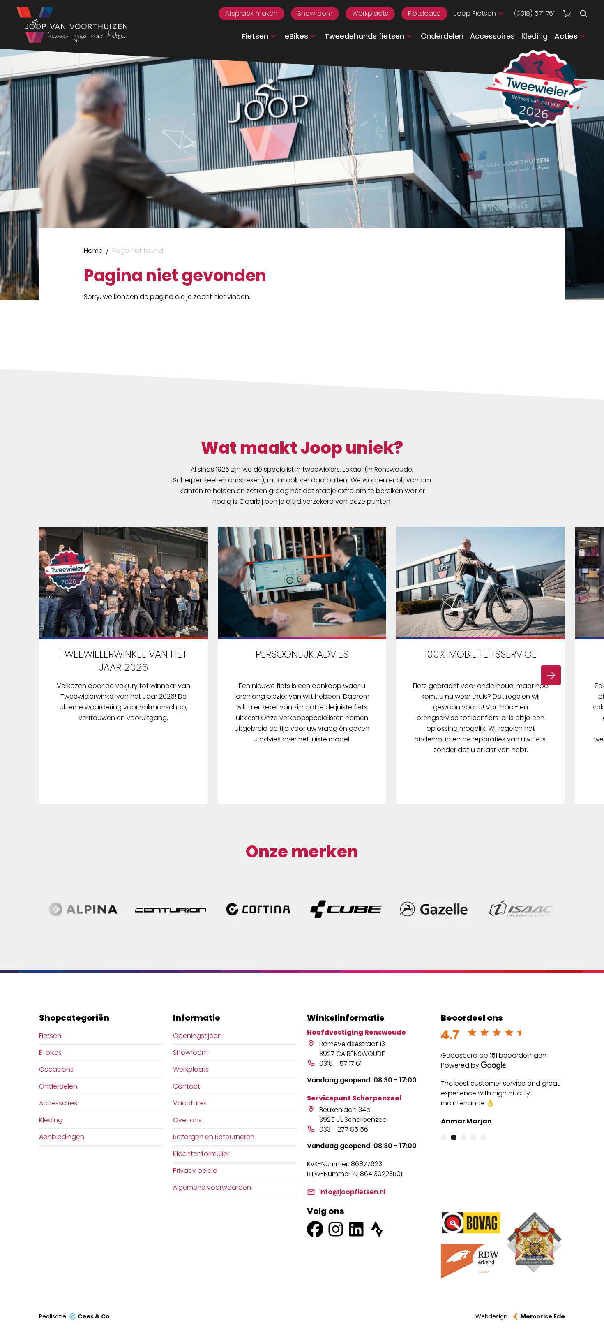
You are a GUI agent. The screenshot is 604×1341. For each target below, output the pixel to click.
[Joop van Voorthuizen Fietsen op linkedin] (356, 1229)
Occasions (56, 1069)
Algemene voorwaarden (212, 1187)
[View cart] (567, 13)
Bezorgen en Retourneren (213, 1137)
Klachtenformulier (201, 1153)
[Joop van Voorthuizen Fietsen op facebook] (315, 1229)
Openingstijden (197, 1035)
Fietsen (50, 1035)
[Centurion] (170, 909)
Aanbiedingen (61, 1137)
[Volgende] (551, 675)
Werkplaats (370, 13)
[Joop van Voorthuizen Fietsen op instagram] (335, 1229)
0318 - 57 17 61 (340, 1063)
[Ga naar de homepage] (71, 25)
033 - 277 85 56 (343, 1129)
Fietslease (424, 13)
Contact (186, 1086)
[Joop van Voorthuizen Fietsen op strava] (377, 1229)
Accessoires (492, 36)
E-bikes (50, 1052)
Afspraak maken (251, 13)
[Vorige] (53, 675)
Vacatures (190, 1103)
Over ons (187, 1120)
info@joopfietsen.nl (352, 1192)
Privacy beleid (195, 1170)
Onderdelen (442, 36)
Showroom (314, 13)
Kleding (534, 36)
